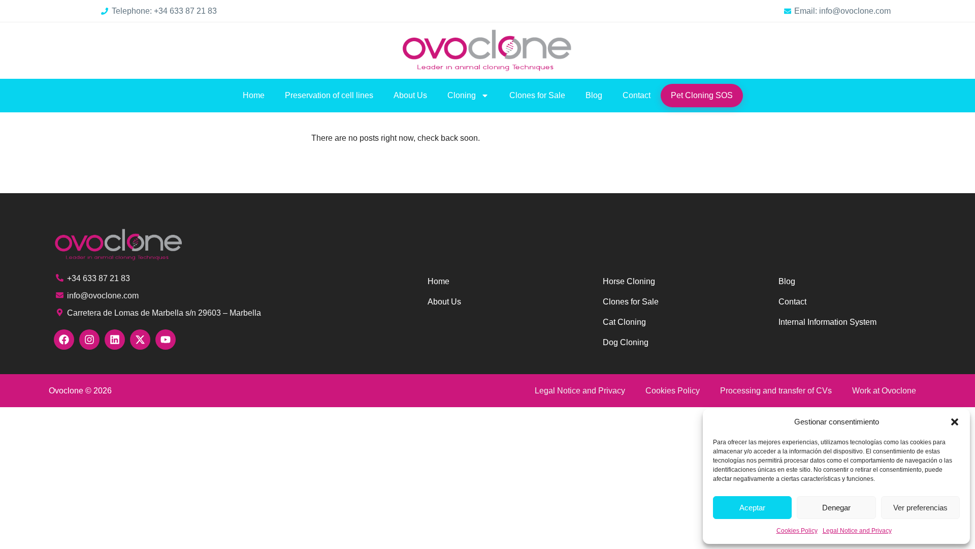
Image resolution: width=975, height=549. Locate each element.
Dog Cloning (625, 342)
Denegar (836, 507)
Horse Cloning (629, 281)
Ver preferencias (920, 507)
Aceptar (752, 507)
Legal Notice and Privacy (857, 530)
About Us (410, 95)
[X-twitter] (140, 339)
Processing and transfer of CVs (776, 390)
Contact (637, 95)
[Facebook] (64, 339)
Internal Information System (827, 322)
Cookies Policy (797, 530)
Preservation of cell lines (329, 95)
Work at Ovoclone (884, 390)
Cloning (461, 95)
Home (254, 95)
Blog (594, 95)
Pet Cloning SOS (702, 95)
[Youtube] (165, 339)
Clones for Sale (537, 95)
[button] (955, 422)
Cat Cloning (624, 322)
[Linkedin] (115, 339)
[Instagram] (89, 339)
